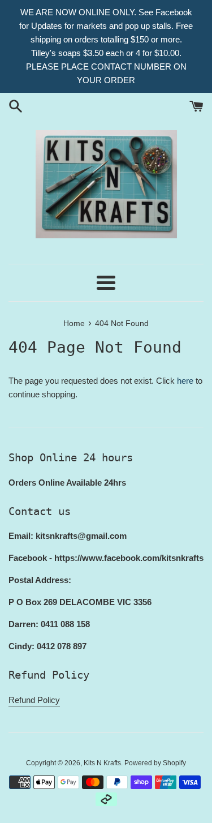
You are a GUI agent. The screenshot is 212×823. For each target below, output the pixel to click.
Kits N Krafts (102, 763)
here (185, 380)
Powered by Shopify (155, 763)
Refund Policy (34, 700)
